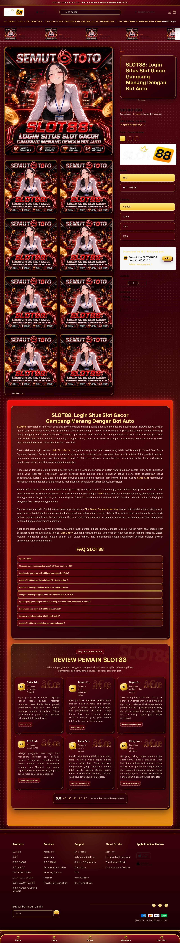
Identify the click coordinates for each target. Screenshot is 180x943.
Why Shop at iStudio (115, 862)
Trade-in (48, 878)
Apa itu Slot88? (25, 559)
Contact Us (80, 867)
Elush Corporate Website (117, 867)
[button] (8, 21)
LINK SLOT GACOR (57, 21)
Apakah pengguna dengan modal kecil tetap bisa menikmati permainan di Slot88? (55, 602)
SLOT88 (8, 21)
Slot (100, 493)
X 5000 (126, 206)
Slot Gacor (66, 533)
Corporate (49, 857)
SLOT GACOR (26, 21)
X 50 (125, 226)
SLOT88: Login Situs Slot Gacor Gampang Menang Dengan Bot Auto (90, 3)
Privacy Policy (82, 878)
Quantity (124, 276)
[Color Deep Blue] (130, 138)
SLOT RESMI (155, 21)
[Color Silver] (137, 138)
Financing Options (53, 872)
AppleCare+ (49, 852)
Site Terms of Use (84, 883)
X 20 (125, 236)
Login (54, 940)
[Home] (14, 12)
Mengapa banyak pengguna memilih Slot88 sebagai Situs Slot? (46, 595)
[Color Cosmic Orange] (122, 138)
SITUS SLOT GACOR (78, 21)
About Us (110, 852)
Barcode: (142, 100)
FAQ (77, 872)
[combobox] (90, 12)
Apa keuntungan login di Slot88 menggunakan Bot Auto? (44, 573)
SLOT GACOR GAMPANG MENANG (130, 21)
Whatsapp (126, 940)
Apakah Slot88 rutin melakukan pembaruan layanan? (42, 623)
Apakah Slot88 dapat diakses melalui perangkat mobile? (43, 587)
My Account (81, 852)
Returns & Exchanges (85, 862)
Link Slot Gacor (60, 450)
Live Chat (161, 940)
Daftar (90, 940)
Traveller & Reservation (55, 883)
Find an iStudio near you (117, 857)
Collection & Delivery (85, 857)
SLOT (16, 21)
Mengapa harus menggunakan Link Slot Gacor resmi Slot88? (45, 566)
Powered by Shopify (158, 920)
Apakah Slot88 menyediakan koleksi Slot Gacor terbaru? (43, 580)
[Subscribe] (56, 912)
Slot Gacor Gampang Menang (102, 509)
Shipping (137, 114)
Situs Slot (143, 478)
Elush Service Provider (55, 867)
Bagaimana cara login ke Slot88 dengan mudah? (40, 609)
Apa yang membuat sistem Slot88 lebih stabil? (39, 616)
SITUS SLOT (40, 21)
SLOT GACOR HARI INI (101, 21)
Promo (18, 940)
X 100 (126, 216)
